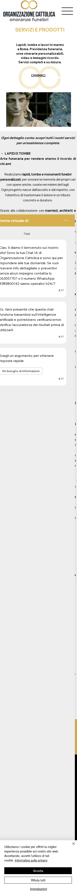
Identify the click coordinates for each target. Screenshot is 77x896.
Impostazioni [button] (38, 889)
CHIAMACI (38, 75)
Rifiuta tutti (38, 880)
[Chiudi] (71, 846)
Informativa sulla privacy (31, 860)
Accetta (38, 871)
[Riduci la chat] (66, 220)
